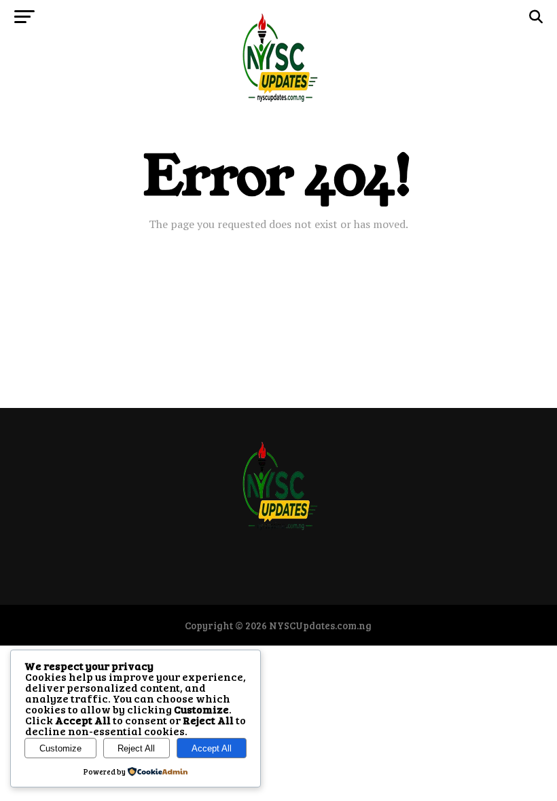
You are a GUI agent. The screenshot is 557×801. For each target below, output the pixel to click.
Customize (60, 748)
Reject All (136, 748)
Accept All (212, 748)
